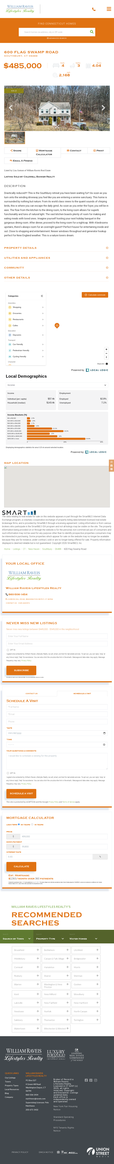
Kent (16, 994)
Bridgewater (80, 958)
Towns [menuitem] (8, 1081)
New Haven (33, 549)
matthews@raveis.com (35, 1098)
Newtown (19, 1011)
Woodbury (79, 994)
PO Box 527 (31, 1080)
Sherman (78, 975)
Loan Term (11, 825)
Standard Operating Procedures (64, 1118)
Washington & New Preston (53, 985)
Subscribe (21, 670)
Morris (77, 967)
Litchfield (78, 950)
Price (9, 832)
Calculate (21, 866)
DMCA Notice (46, 1152)
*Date (9, 728)
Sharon (47, 975)
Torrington (78, 1020)
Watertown (19, 1028)
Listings (16, 549)
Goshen (77, 984)
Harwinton (49, 967)
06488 (58, 549)
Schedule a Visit (82, 694)
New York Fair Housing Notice (66, 1108)
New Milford (50, 994)
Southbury (47, 549)
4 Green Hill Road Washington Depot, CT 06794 (36, 1087)
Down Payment (14, 842)
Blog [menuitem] (7, 1093)
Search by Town (13, 939)
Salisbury (18, 1020)
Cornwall (18, 967)
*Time (9, 740)
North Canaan (80, 1011)
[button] (91, 32)
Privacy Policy (26, 661)
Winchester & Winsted (55, 1028)
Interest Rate (13, 852)
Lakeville (18, 1002)
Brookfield (19, 950)
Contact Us (11, 603)
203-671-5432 (32, 1109)
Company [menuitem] (9, 1097)
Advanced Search (58, 38)
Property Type (45, 939)
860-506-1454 (17, 594)
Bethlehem (49, 950)
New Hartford (81, 1002)
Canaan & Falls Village (54, 958)
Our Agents (24, 603)
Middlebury (19, 958)
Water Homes (78, 939)
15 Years (38, 825)
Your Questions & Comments (21, 751)
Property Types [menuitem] (11, 1085)
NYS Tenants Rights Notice (64, 1129)
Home (7, 549)
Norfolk (47, 1011)
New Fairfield (50, 1002)
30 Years (25, 825)
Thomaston (49, 1020)
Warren (17, 984)
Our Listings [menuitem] (10, 1077)
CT (24, 549)
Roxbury (18, 975)
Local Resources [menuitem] (12, 1089)
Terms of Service (69, 802)
